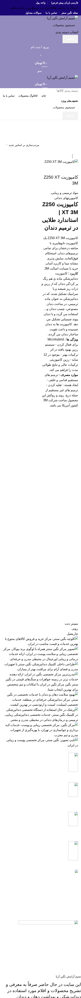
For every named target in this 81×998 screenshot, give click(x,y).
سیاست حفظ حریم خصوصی (47, 899)
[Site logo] (62, 18)
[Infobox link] (40, 765)
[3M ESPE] (40, 684)
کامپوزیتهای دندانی (66, 198)
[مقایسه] (73, 169)
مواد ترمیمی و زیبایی (64, 192)
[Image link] (48, 922)
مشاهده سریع (73, 413)
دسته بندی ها (68, 134)
